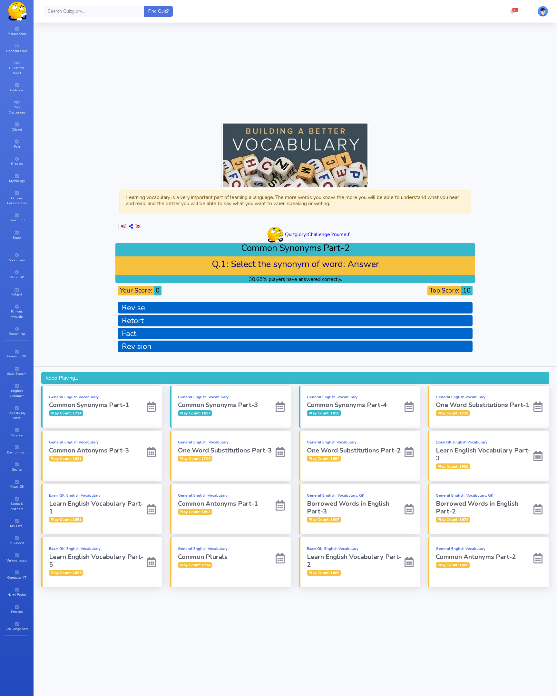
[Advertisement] (295, 75)
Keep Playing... (61, 378)
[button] (512, 11)
